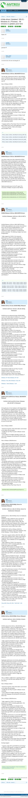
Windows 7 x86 (5, 383)
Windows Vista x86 (5, 380)
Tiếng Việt (2, 794)
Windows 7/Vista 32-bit (16, 766)
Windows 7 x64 (13, 383)
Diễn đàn (3, 10)
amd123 (7, 42)
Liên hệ (22, 794)
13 (8, 26)
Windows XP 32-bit (10, 768)
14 (10, 26)
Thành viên (16, 10)
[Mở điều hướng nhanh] (26, 16)
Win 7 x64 (19, 603)
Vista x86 (3, 603)
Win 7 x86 (14, 603)
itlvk (7, 68)
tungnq (7, 29)
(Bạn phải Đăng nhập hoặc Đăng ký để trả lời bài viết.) (17, 777)
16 (13, 26)
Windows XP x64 (14, 377)
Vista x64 (9, 603)
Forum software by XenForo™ (5, 796)
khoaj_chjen (8, 55)
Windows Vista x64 (15, 380)
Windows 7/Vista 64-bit (6, 766)
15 (12, 26)
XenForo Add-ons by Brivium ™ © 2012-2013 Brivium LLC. (14, 791)
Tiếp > (20, 26)
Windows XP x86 (5, 377)
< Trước (2, 26)
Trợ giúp (25, 794)
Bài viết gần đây (4, 12)
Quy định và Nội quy (24, 796)
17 (15, 26)
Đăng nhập (24, 1)
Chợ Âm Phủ (10, 10)
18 (17, 26)
